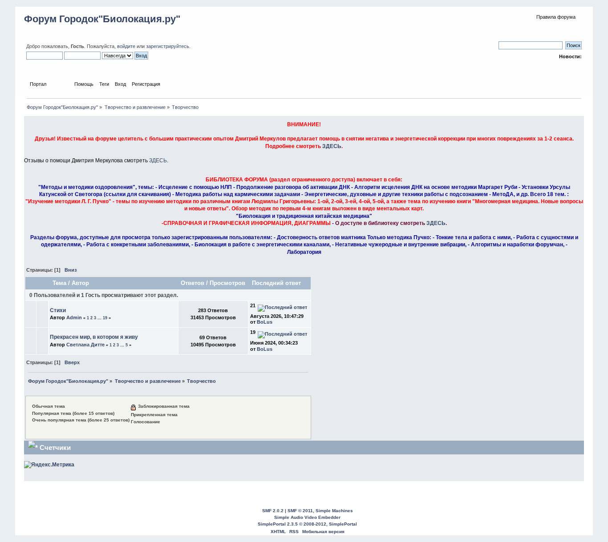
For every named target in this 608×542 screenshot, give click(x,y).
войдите (126, 46)
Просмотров (227, 283)
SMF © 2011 (300, 510)
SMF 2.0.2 (273, 510)
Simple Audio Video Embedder (307, 517)
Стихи (58, 310)
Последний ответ (277, 283)
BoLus (264, 322)
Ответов (192, 283)
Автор (80, 283)
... (100, 318)
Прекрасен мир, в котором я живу (94, 337)
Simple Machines (334, 510)
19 (105, 318)
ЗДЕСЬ (331, 146)
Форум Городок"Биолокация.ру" (102, 18)
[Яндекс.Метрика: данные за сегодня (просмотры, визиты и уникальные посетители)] (49, 464)
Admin (74, 317)
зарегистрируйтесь (167, 46)
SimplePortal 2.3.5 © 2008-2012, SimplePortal (307, 524)
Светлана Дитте (85, 344)
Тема (59, 283)
